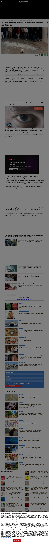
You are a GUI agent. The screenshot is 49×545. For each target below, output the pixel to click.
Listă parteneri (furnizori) (6, 537)
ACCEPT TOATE (17, 540)
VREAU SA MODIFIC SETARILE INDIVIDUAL (16, 542)
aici (34, 524)
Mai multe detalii (22, 518)
